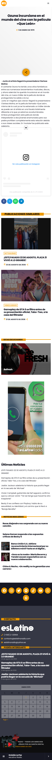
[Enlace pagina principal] (4, 3)
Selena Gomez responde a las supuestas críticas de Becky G (23, 535)
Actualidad (10, 253)
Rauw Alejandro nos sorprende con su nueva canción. (25, 524)
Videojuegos (11, 305)
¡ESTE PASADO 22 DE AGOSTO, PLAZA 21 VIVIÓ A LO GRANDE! (25, 259)
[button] (17, 734)
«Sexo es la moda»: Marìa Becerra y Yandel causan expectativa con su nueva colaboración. (29, 557)
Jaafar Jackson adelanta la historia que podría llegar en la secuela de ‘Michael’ (22, 676)
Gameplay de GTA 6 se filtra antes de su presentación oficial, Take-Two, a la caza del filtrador (26, 312)
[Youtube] (40, 591)
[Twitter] (19, 591)
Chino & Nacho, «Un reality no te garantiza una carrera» (26, 567)
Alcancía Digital (36, 744)
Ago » (5, 719)
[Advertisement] (26, 49)
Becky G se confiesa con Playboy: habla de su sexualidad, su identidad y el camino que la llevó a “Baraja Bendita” (24, 506)
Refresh (8, 369)
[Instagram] (11, 591)
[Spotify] (26, 591)
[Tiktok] (33, 591)
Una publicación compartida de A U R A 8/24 (26, 192)
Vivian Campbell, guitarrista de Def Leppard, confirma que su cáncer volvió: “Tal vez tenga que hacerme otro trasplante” (25, 496)
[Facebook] (4, 591)
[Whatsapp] (48, 591)
